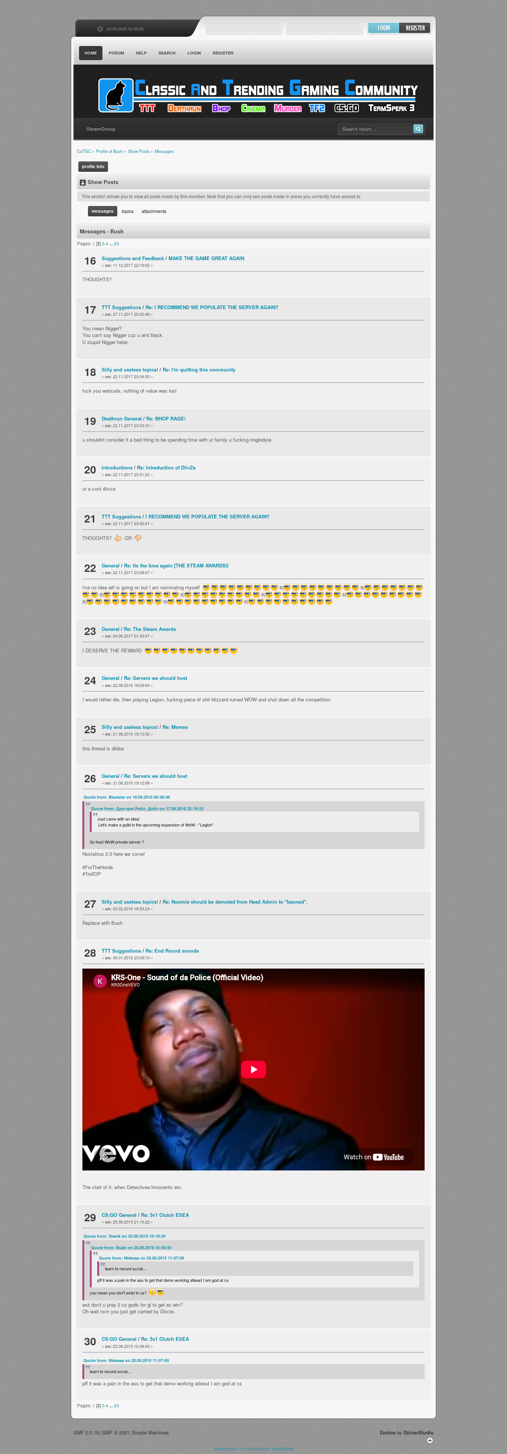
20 (116, 243)
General (111, 565)
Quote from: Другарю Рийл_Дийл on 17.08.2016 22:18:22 (147, 808)
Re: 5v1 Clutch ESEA (165, 1214)
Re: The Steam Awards (150, 628)
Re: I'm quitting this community (199, 369)
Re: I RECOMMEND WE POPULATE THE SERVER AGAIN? (211, 307)
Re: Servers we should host (155, 677)
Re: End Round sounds (172, 950)
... (111, 243)
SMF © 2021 (116, 1432)
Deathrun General (122, 418)
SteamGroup (100, 128)
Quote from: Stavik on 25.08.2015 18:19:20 (125, 1236)
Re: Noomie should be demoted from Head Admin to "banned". (235, 901)
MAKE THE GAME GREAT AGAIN (206, 258)
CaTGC (257, 95)
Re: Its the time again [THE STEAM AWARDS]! (176, 565)
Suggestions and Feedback (133, 258)
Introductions (117, 467)
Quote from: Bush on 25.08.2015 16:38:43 (131, 1247)
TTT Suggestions (121, 307)
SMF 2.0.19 (86, 1432)
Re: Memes (175, 726)
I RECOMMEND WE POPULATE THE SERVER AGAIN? (207, 516)
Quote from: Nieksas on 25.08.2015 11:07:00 (141, 1258)
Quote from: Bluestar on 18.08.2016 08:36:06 (127, 797)
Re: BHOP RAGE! (166, 418)
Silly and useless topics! (130, 369)
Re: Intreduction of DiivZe (166, 467)
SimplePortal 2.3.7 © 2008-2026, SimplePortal (253, 1448)
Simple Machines (150, 1432)
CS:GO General (119, 1214)
